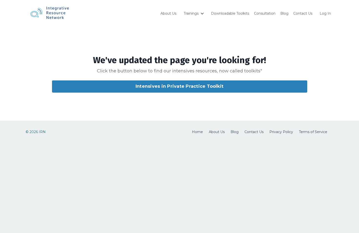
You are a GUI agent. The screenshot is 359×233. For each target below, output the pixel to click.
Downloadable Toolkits (230, 13)
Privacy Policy (281, 132)
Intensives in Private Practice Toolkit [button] (180, 86)
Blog (284, 13)
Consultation (264, 13)
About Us (168, 13)
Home (197, 132)
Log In (325, 13)
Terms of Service (313, 132)
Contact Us (302, 13)
